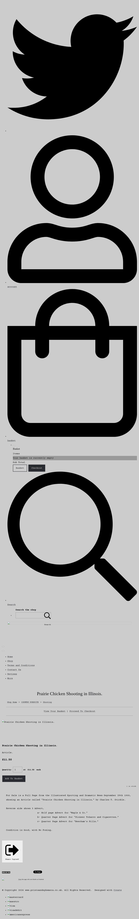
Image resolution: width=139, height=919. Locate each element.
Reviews (12, 674)
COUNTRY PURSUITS (30, 702)
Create (118, 890)
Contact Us (14, 670)
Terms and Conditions (21, 665)
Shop (10, 661)
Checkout (36, 468)
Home (10, 657)
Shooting (47, 702)
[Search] (47, 615)
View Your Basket (54, 711)
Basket (20, 468)
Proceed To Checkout (82, 711)
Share (19, 879)
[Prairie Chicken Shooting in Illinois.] (6, 730)
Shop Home (12, 702)
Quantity (6, 770)
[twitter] (72, 131)
